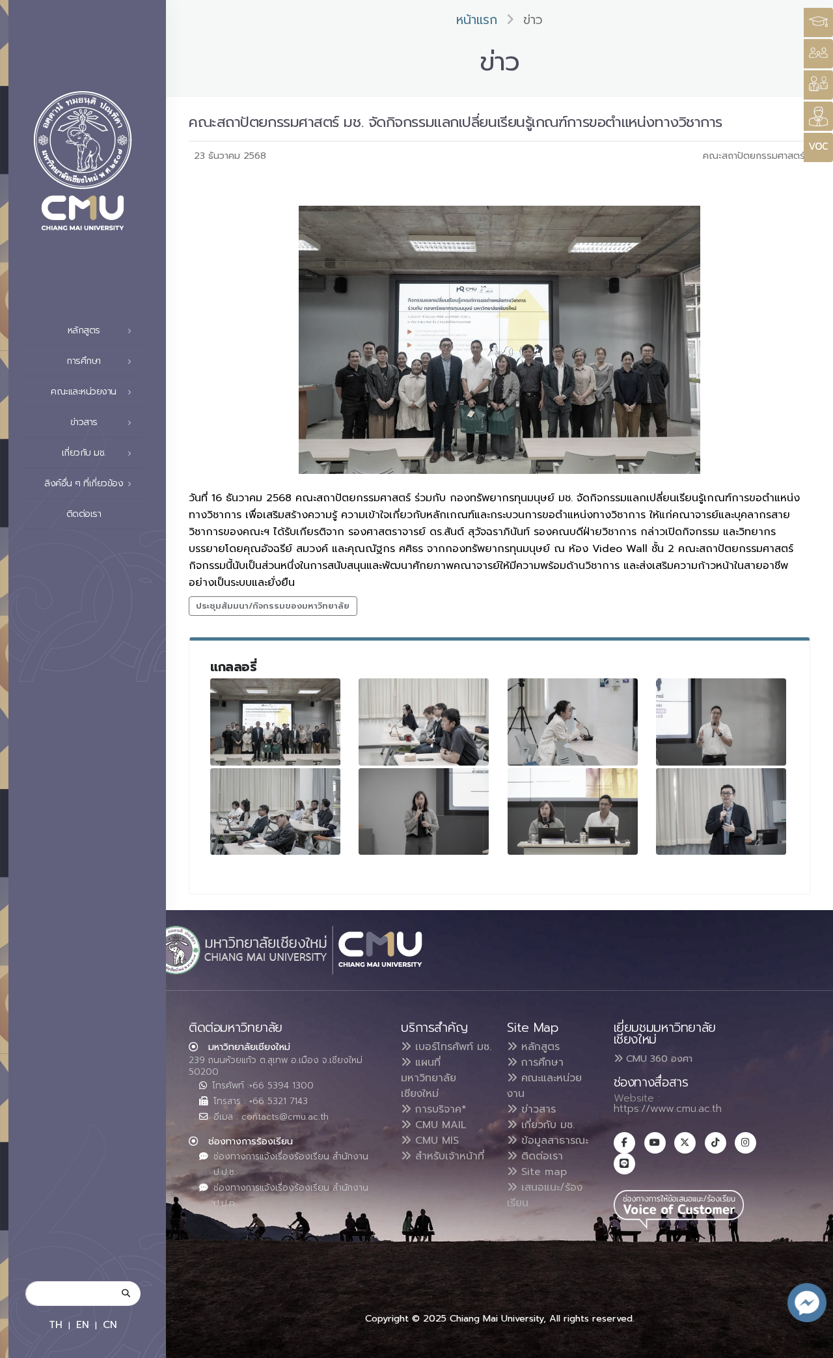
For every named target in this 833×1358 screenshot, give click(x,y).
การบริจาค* (439, 1109)
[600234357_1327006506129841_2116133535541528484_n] (275, 721)
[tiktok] (715, 1143)
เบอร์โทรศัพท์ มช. (451, 1047)
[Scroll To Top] (810, 1343)
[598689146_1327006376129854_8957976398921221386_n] (424, 721)
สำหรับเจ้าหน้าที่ (447, 1156)
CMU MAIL (439, 1125)
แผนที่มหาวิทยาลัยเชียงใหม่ (428, 1078)
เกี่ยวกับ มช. (546, 1125)
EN (82, 1324)
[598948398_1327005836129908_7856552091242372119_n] (424, 811)
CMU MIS (435, 1140)
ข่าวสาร (536, 1109)
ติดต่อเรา (84, 514)
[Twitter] (685, 1143)
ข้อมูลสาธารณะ (552, 1140)
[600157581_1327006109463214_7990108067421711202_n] (573, 721)
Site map (542, 1172)
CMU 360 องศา (657, 1058)
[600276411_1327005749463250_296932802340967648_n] (721, 721)
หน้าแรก (476, 19)
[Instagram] (745, 1143)
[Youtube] (655, 1143)
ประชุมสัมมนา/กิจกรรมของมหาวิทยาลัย (272, 606)
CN (110, 1324)
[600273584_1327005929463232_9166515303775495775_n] (721, 811)
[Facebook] (624, 1143)
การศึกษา (540, 1062)
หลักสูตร (538, 1047)
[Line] (624, 1163)
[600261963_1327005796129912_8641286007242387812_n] (573, 811)
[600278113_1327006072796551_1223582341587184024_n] (275, 811)
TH (55, 1324)
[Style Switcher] (818, 53)
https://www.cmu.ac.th (668, 1108)
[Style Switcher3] (818, 22)
